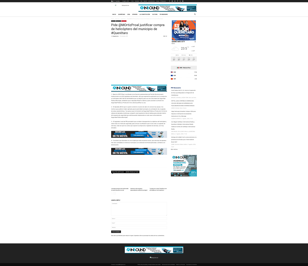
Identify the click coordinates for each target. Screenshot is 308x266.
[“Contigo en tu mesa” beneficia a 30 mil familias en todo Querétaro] (158, 181)
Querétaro (137, 1)
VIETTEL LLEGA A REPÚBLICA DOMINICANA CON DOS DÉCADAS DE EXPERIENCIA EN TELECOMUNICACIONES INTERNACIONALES (182, 103)
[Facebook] (169, 1)
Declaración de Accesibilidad (168, 264)
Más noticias (174, 149)
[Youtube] (183, 1)
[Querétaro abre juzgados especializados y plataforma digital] (139, 181)
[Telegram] (127, 39)
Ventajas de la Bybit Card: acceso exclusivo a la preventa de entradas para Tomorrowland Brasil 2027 (183, 139)
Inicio (132, 1)
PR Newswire (163, 1)
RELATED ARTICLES (118, 172)
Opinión (145, 1)
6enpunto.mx (115, 36)
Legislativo (123, 18)
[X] (180, 1)
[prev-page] (112, 193)
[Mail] (175, 1)
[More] (131, 39)
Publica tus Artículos (180, 264)
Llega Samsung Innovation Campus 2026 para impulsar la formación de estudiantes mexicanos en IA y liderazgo (183, 114)
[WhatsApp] (123, 39)
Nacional (117, 18)
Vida (141, 1)
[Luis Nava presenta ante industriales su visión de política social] (120, 181)
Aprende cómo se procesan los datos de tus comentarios (149, 235)
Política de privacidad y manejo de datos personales (149, 264)
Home (112, 18)
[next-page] (115, 193)
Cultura (157, 1)
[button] (195, 14)
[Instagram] (172, 1)
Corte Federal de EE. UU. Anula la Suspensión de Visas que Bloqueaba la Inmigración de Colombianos (183, 93)
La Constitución (151, 1)
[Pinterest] (177, 1)
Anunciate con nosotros (191, 264)
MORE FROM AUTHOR (132, 172)
